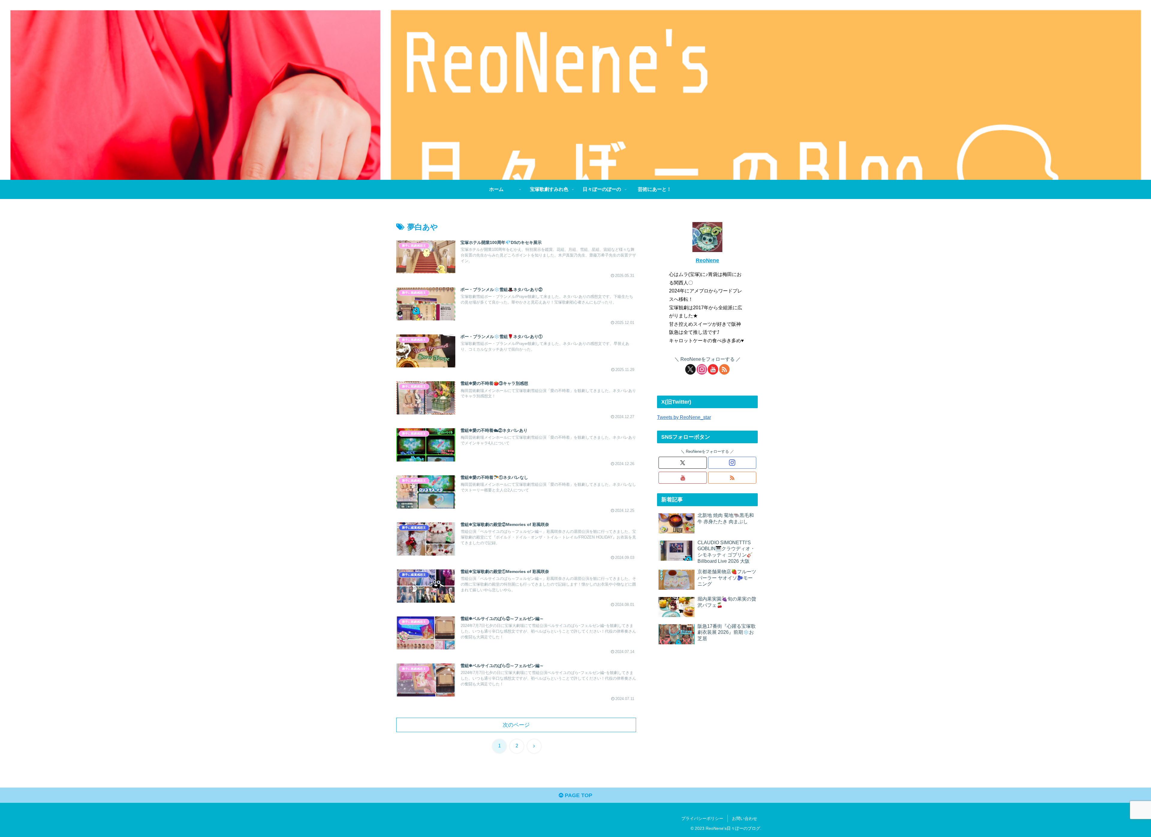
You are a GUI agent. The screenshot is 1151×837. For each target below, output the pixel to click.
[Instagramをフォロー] (702, 369)
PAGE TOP (577, 795)
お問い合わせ (744, 818)
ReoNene (707, 260)
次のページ (516, 725)
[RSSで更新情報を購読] (724, 369)
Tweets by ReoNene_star (684, 417)
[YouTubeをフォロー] (713, 369)
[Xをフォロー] (690, 369)
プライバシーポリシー (702, 818)
